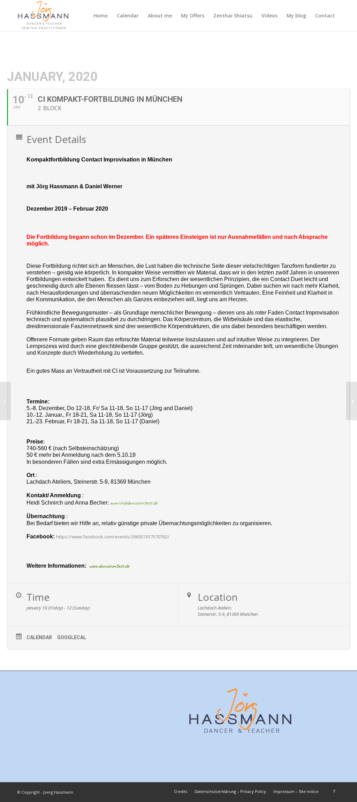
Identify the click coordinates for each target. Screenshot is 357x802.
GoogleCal (71, 637)
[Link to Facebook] (334, 791)
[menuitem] (100, 15)
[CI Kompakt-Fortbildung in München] (5, 401)
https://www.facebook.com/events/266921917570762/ (112, 537)
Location (218, 597)
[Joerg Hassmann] (43, 15)
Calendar (39, 637)
